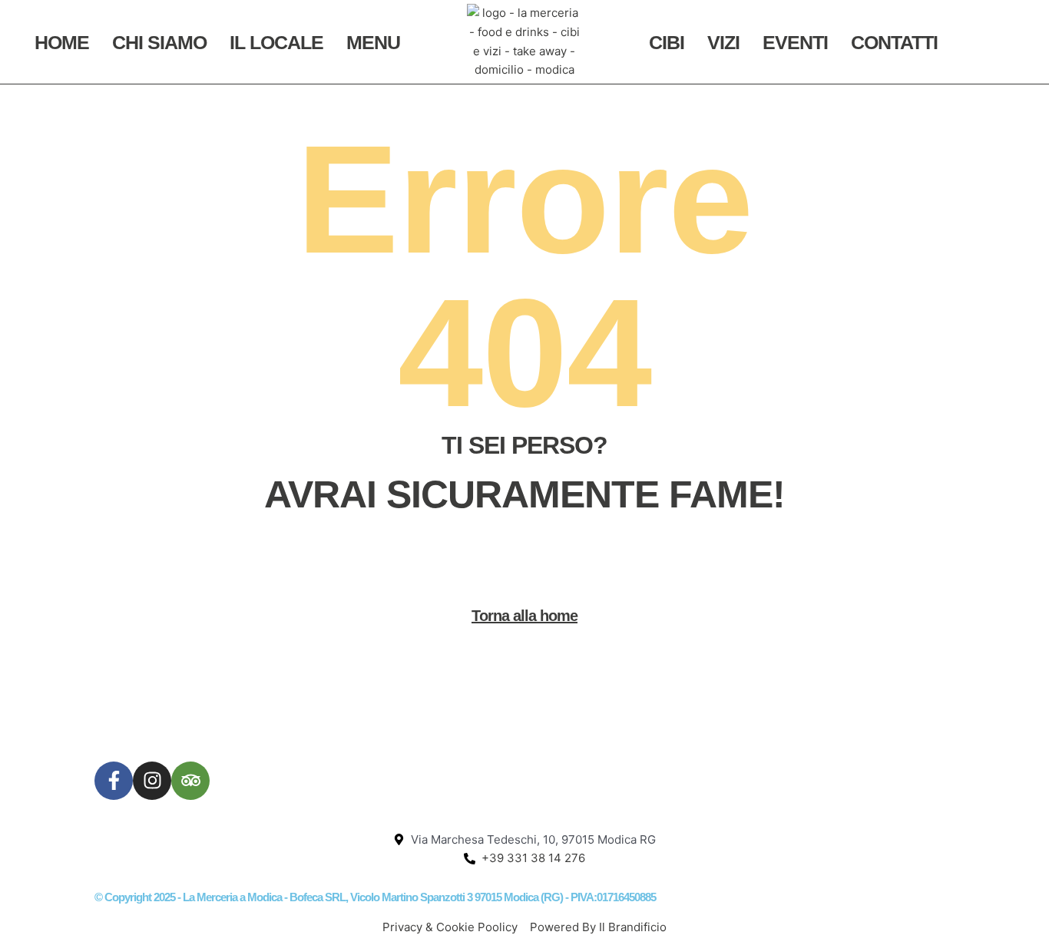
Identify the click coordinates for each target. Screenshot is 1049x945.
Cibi (666, 42)
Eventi (795, 42)
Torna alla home (524, 615)
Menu (373, 42)
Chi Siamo (159, 42)
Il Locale (276, 42)
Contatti (894, 42)
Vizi (723, 42)
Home (62, 42)
